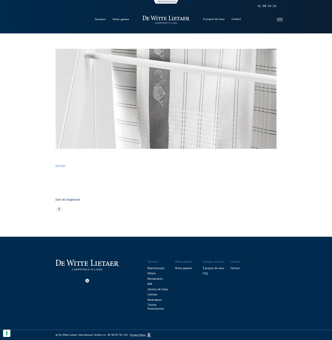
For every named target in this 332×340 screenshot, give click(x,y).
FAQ (205, 273)
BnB (150, 284)
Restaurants (155, 278)
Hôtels (152, 273)
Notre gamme (121, 19)
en (269, 6)
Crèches (152, 294)
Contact (236, 19)
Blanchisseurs (156, 268)
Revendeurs (155, 300)
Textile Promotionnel (156, 306)
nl (259, 6)
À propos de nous (214, 19)
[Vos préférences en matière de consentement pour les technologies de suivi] (6, 333)
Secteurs (100, 19)
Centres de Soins (158, 289)
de (274, 6)
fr (264, 6)
